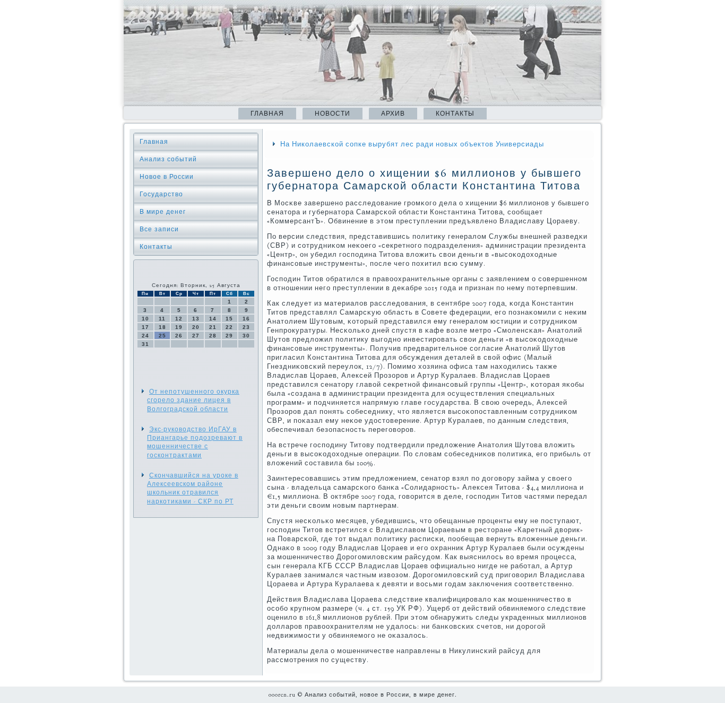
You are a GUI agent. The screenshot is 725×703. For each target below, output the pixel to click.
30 (246, 336)
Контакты (455, 113)
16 (246, 319)
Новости (332, 113)
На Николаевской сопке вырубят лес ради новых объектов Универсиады (412, 144)
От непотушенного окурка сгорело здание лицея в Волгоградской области (193, 400)
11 (162, 319)
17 (145, 327)
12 (179, 319)
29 (229, 336)
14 (213, 319)
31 (145, 344)
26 (179, 336)
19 (179, 327)
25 (162, 336)
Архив (393, 113)
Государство (161, 194)
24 (145, 336)
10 (145, 319)
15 (229, 319)
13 (196, 319)
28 (213, 336)
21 (213, 327)
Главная (267, 113)
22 (229, 327)
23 (246, 327)
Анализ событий (168, 159)
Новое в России (167, 176)
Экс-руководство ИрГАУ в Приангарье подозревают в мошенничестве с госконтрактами (195, 442)
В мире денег (163, 211)
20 (196, 327)
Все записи (159, 229)
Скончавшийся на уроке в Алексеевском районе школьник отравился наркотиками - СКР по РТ (192, 488)
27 (196, 336)
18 (162, 327)
